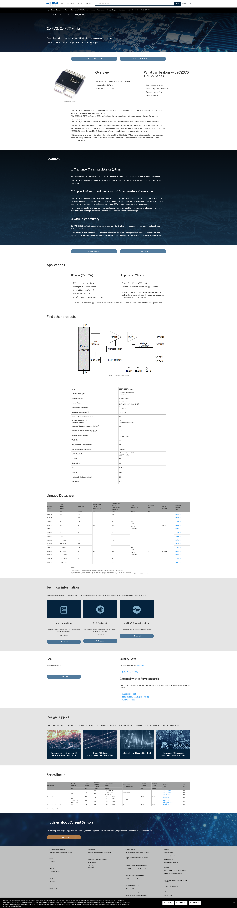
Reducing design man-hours (170, 856)
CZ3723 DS (178, 551)
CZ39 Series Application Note (133, 878)
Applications (101, 10)
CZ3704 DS (178, 529)
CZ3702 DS (178, 521)
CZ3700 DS (178, 514)
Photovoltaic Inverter (93, 856)
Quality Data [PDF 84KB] (130, 672)
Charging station (92, 862)
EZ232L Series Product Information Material (136, 895)
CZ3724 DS (178, 555)
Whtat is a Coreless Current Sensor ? (173, 873)
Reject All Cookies (181, 903)
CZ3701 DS (178, 518)
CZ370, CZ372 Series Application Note (135, 875)
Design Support (112, 10)
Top (66, 10)
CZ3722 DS (178, 547)
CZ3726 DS (178, 562)
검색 (177, 4)
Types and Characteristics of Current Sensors (175, 870)
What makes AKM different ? (79, 10)
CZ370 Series (167, 792)
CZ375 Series (53, 868)
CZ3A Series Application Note (133, 882)
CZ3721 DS (178, 543)
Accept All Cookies (195, 903)
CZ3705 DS (178, 532)
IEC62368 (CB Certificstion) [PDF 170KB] (135, 697)
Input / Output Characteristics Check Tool (136, 868)
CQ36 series (53, 865)
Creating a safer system (169, 859)
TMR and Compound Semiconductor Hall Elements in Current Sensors (174, 885)
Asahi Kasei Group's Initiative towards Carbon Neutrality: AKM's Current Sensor (61, 853)
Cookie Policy (17, 906)
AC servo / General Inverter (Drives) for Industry (99, 852)
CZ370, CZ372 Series (55, 871)
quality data (140, 665)
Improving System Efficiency (171, 862)
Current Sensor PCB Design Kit (133, 892)
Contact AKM (145, 10)
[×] (234, 903)
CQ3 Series (52, 878)
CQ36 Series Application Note (133, 885)
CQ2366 (52, 885)
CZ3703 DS (178, 525)
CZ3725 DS (178, 558)
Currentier (166, 877)
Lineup (93, 10)
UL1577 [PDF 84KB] (128, 700)
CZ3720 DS (178, 540)
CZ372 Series (167, 794)
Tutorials (130, 10)
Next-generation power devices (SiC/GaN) (98, 859)
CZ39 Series (53, 861)
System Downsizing (168, 852)
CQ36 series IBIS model (131, 888)
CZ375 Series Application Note (133, 872)
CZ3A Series (53, 875)
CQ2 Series (52, 881)
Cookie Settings (168, 903)
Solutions (122, 10)
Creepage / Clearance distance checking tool (136, 865)
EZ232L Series (53, 888)
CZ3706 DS (178, 536)
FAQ (136, 10)
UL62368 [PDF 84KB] (129, 694)
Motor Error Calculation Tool (133, 862)
